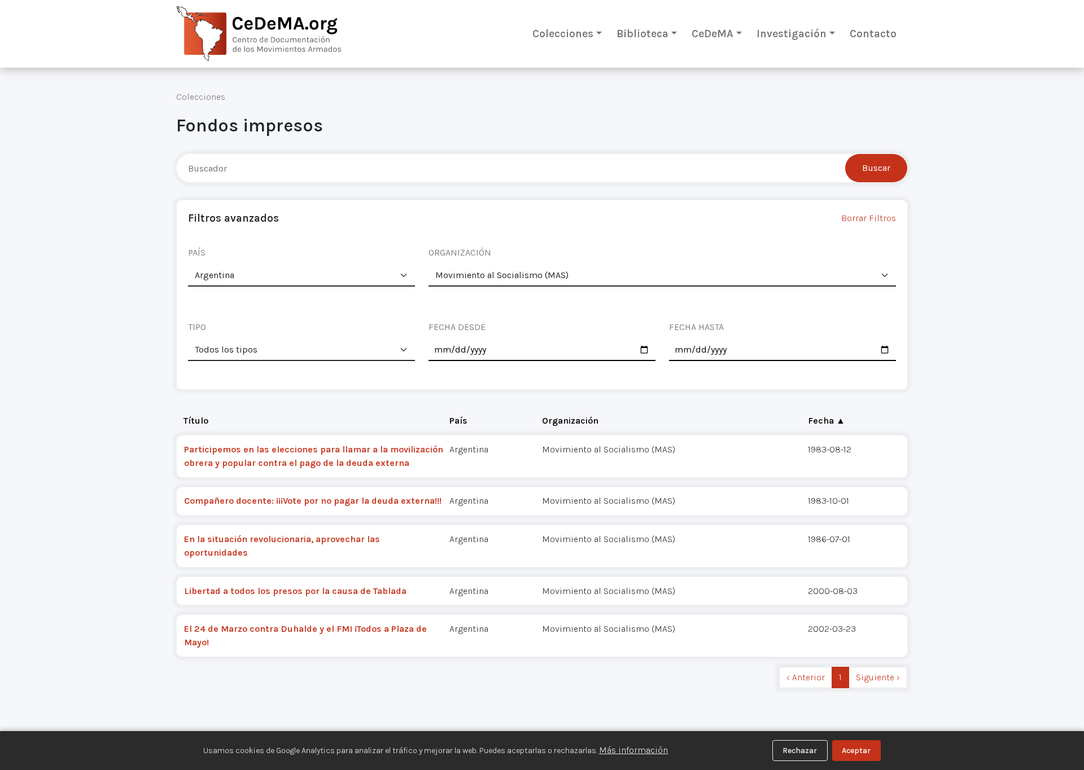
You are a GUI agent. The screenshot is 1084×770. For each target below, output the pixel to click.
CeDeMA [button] (712, 33)
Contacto (873, 33)
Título (195, 420)
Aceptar (856, 750)
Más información (633, 750)
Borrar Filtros (868, 218)
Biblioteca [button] (642, 33)
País (458, 420)
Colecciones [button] (562, 33)
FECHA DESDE (457, 327)
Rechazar (800, 750)
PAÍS (197, 252)
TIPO (197, 327)
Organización (570, 420)
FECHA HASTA (696, 327)
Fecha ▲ (826, 420)
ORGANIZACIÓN (460, 252)
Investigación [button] (792, 33)
